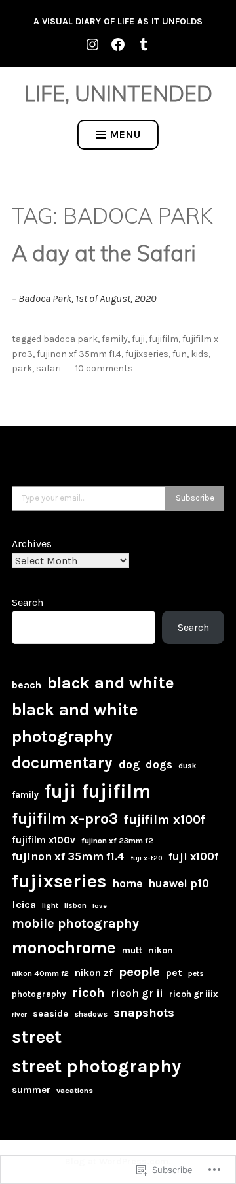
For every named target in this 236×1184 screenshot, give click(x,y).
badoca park (70, 339)
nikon (160, 950)
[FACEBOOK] (118, 43)
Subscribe (195, 498)
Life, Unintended (118, 93)
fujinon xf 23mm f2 (117, 840)
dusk (187, 766)
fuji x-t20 (146, 858)
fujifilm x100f (164, 819)
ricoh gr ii (137, 993)
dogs (159, 764)
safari (48, 368)
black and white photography (75, 723)
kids (199, 354)
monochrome (64, 947)
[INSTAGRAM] (92, 43)
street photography (96, 1066)
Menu (125, 134)
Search (27, 602)
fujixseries (146, 354)
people (139, 971)
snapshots (143, 1013)
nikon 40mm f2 (40, 973)
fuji (138, 339)
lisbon (75, 906)
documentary (62, 762)
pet (174, 972)
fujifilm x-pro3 (65, 819)
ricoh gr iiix (193, 994)
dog (129, 764)
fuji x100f (193, 856)
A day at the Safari (103, 253)
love (99, 906)
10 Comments (104, 368)
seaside (50, 1013)
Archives (32, 543)
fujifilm (163, 339)
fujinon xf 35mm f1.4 (79, 354)
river (19, 1014)
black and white (110, 683)
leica (24, 904)
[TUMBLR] (143, 43)
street (37, 1036)
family (115, 339)
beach (26, 685)
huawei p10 (178, 883)
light (50, 906)
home (127, 883)
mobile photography (75, 923)
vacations (74, 1090)
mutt (132, 950)
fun (179, 354)
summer (31, 1090)
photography (39, 994)
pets (196, 973)
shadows (91, 1014)
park (22, 368)
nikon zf (94, 973)
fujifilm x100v (43, 840)
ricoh (88, 992)
